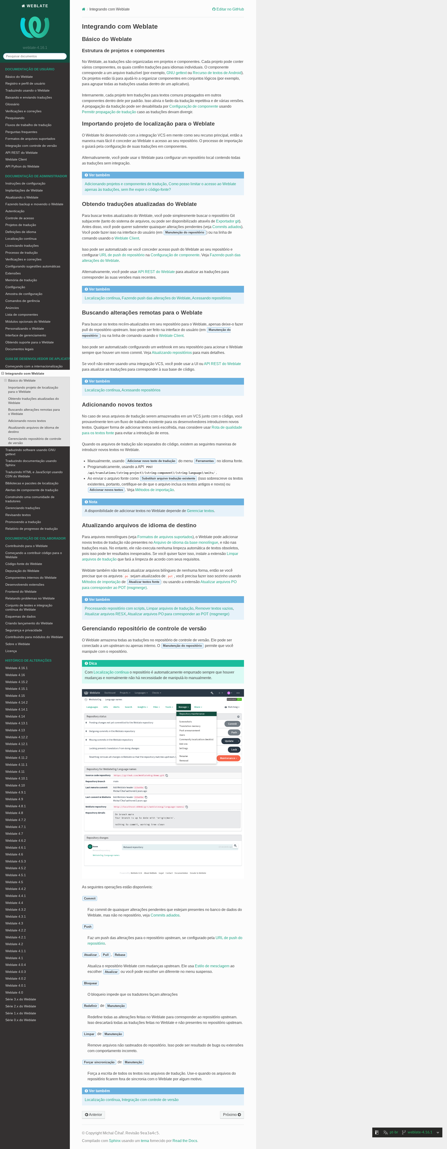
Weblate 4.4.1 (15, 896)
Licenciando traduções (22, 245)
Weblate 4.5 (14, 882)
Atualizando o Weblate (21, 197)
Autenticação (14, 211)
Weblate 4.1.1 (15, 951)
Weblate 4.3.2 (15, 909)
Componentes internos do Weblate (31, 577)
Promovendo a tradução (23, 522)
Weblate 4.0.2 (15, 978)
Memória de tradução (21, 280)
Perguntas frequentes (21, 132)
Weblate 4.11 (15, 771)
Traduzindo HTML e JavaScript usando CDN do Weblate (34, 474)
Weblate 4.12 (15, 751)
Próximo (230, 1115)
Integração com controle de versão (31, 145)
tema (145, 1141)
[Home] (83, 9)
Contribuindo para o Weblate (26, 546)
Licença (11, 651)
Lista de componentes (21, 314)
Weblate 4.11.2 (16, 757)
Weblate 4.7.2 (15, 820)
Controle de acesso (19, 218)
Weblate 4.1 (14, 958)
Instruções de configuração (25, 183)
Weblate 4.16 (15, 675)
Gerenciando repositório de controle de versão (34, 441)
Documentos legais (19, 349)
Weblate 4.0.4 (15, 965)
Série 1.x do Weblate (20, 1013)
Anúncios (12, 308)
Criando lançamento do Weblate (29, 623)
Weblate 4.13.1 (16, 723)
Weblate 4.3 (14, 923)
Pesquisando (14, 118)
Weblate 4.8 (14, 813)
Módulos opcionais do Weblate (28, 321)
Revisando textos (18, 515)
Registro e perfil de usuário (25, 83)
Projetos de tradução (20, 225)
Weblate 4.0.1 (15, 985)
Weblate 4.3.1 (15, 916)
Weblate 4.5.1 (15, 875)
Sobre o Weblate (17, 644)
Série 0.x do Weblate (20, 1020)
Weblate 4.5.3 (15, 861)
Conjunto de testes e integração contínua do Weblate (28, 607)
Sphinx (115, 1141)
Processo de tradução (21, 252)
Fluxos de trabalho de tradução (28, 125)
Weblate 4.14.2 (16, 702)
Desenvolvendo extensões (24, 584)
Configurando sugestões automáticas (32, 266)
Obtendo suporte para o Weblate (29, 342)
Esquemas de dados (20, 616)
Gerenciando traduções (22, 508)
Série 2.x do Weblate (20, 1006)
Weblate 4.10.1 (16, 778)
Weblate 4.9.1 (15, 792)
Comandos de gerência (22, 301)
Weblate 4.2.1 (15, 937)
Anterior (95, 1115)
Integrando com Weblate (24, 373)
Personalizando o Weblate (24, 328)
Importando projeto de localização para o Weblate (33, 389)
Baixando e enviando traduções (28, 97)
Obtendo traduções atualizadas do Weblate (33, 401)
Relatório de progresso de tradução (31, 528)
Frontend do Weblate (21, 591)
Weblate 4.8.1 (15, 806)
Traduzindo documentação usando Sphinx (31, 463)
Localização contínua (21, 238)
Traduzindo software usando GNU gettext (30, 452)
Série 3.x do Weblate (20, 999)
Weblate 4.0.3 (15, 972)
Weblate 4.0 (14, 992)
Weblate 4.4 (14, 903)
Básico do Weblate (19, 77)
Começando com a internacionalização (34, 366)
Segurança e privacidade (23, 630)
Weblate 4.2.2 (15, 930)
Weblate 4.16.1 (16, 668)
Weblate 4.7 (14, 833)
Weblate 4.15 (15, 696)
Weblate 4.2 (14, 944)
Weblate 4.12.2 (16, 737)
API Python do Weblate (22, 166)
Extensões (13, 273)
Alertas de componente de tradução (31, 490)
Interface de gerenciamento (25, 335)
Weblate (36, 6)
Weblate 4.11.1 (16, 764)
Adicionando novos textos (27, 421)
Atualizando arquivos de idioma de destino (33, 430)
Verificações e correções (23, 111)
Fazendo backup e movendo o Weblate (34, 204)
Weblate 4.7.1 (15, 827)
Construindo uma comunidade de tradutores (29, 499)
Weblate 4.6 (14, 854)
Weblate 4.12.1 (16, 744)
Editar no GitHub (230, 9)
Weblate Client (16, 159)
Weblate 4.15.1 (16, 689)
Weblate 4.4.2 (15, 889)
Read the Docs (185, 1141)
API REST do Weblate (21, 152)
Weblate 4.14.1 (16, 709)
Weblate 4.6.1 (15, 847)
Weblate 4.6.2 (15, 840)
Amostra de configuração (23, 294)
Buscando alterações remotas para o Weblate (34, 412)
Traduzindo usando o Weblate (27, 90)
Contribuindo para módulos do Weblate (34, 637)
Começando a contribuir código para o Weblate (33, 555)
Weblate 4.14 (15, 716)
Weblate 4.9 (14, 799)
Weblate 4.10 (15, 785)
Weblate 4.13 (15, 730)
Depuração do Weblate (22, 571)
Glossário (12, 104)
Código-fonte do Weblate (23, 564)
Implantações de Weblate (24, 190)
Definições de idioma (20, 232)
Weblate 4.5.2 (15, 868)
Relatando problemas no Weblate (30, 598)
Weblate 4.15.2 (16, 682)
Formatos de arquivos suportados (30, 138)
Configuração (15, 287)
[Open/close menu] (2, 373)
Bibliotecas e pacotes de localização (31, 483)
